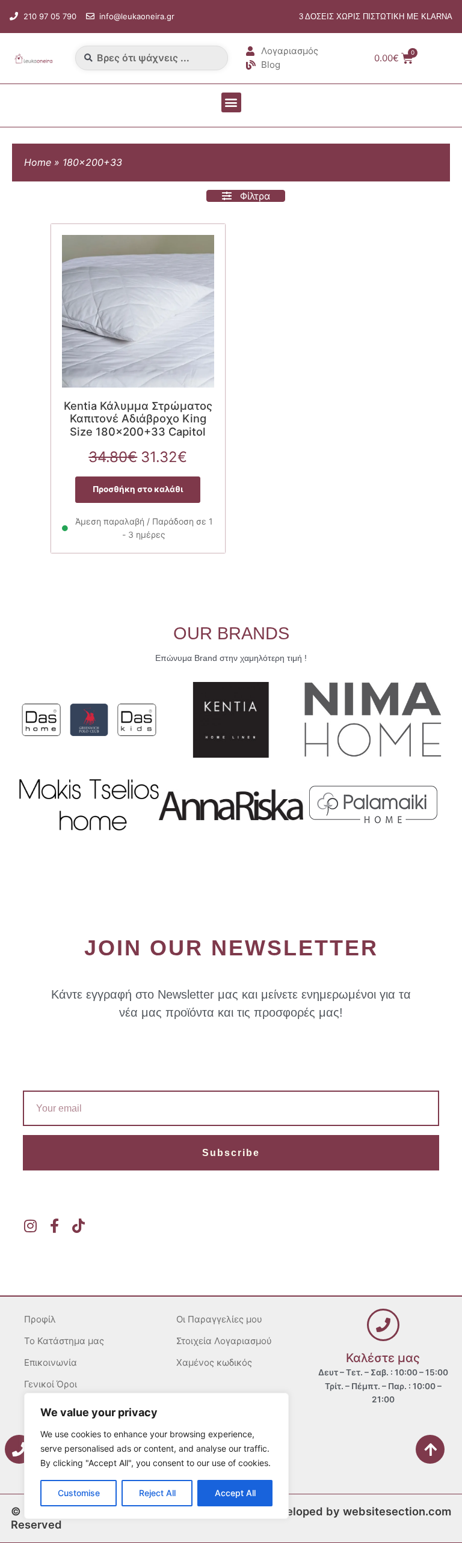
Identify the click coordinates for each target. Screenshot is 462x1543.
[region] (156, 1456)
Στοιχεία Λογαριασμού (224, 1341)
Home (37, 162)
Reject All (157, 1493)
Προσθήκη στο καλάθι (138, 489)
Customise (79, 1493)
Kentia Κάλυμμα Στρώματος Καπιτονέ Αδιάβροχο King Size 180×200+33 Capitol (138, 419)
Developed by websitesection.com (358, 1511)
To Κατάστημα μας (64, 1341)
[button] (231, 102)
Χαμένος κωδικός (214, 1362)
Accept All (235, 1493)
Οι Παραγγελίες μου (219, 1319)
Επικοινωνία (50, 1362)
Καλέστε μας (383, 1358)
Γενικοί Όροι (50, 1384)
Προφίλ (40, 1319)
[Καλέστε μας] (383, 1325)
